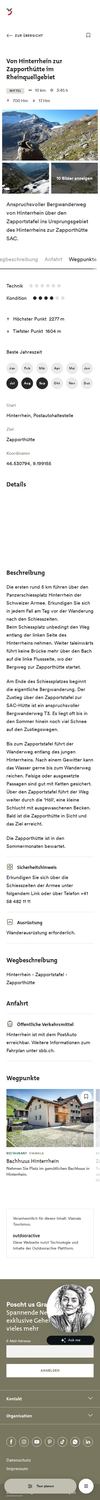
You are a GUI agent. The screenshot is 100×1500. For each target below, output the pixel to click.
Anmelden (50, 1371)
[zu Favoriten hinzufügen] (88, 35)
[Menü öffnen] (86, 1486)
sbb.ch (46, 1050)
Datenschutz (18, 1460)
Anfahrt (53, 259)
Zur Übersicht (28, 36)
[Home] (9, 15)
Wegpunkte (83, 259)
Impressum (17, 1468)
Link (35, 893)
